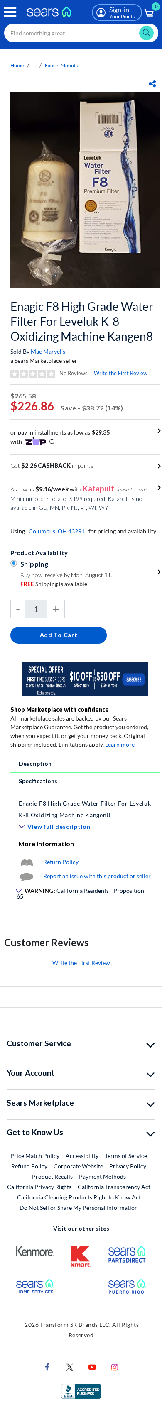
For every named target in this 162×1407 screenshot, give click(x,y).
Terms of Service (126, 1155)
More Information (46, 844)
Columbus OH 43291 (57, 531)
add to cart (59, 634)
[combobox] (81, 33)
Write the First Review (120, 373)
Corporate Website (79, 1166)
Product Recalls (52, 1176)
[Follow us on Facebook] (47, 1366)
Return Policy (61, 861)
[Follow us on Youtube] (92, 1366)
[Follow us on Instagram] (114, 1366)
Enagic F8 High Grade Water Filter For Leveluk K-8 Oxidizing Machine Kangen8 (81, 321)
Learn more (120, 744)
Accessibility (82, 1155)
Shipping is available (53, 583)
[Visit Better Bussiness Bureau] (81, 1390)
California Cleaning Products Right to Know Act (79, 1197)
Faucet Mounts (61, 65)
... (34, 65)
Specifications (38, 780)
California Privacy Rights (39, 1186)
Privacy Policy (127, 1166)
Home (17, 65)
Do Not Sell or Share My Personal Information (79, 1207)
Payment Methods (102, 1176)
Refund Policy (29, 1166)
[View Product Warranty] (26, 861)
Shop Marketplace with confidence (59, 709)
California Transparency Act (114, 1186)
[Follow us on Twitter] (69, 1366)
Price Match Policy (34, 1155)
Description (35, 763)
